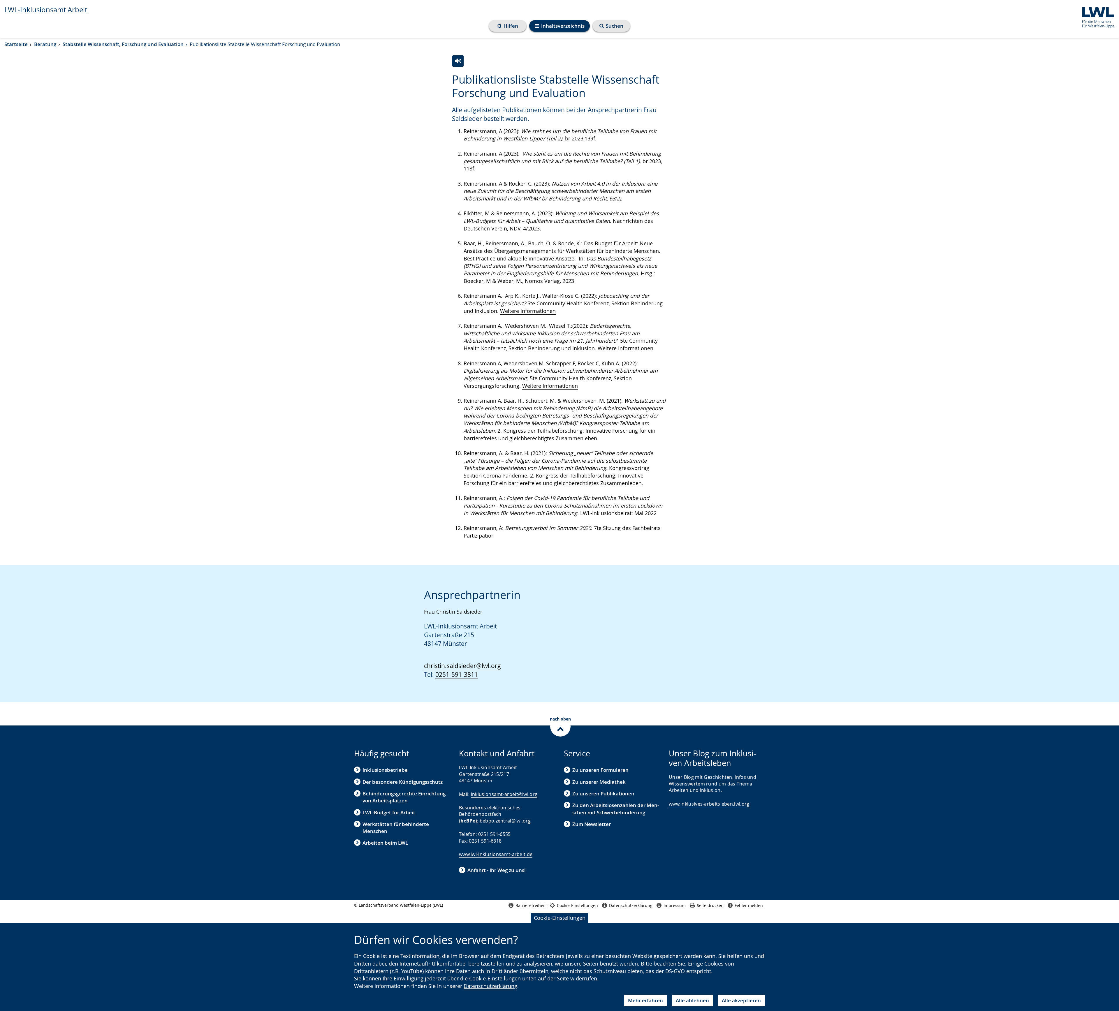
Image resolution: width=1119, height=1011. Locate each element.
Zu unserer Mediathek (599, 781)
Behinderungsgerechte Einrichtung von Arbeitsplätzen (404, 797)
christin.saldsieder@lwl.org (462, 666)
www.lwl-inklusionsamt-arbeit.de (495, 854)
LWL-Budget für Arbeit (389, 812)
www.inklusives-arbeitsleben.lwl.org (709, 804)
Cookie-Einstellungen (559, 917)
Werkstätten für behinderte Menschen (396, 827)
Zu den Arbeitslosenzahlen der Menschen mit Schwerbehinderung (615, 809)
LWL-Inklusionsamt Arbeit (45, 9)
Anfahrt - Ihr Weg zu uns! (496, 870)
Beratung (45, 44)
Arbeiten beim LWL (385, 842)
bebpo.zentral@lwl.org (505, 821)
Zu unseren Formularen (600, 770)
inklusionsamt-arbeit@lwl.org (504, 794)
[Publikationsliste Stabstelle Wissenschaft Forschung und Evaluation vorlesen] (458, 61)
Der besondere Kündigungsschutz (403, 781)
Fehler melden (749, 905)
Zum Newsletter (591, 824)
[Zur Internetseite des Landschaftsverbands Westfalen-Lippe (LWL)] (1096, 16)
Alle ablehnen (692, 1000)
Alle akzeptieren (741, 1000)
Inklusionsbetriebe (385, 770)
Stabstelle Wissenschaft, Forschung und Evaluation (123, 44)
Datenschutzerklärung (490, 985)
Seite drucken (710, 905)
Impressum (675, 905)
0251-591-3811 (456, 674)
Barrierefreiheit (530, 905)
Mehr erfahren (645, 1000)
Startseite (16, 44)
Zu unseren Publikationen (603, 793)
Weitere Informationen (528, 310)
